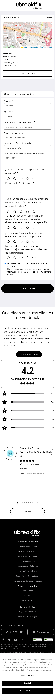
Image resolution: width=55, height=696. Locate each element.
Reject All (27, 683)
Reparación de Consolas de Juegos (27, 581)
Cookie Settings (27, 675)
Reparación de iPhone (27, 546)
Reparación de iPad (27, 561)
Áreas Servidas (27, 601)
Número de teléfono (13, 133)
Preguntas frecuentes (27, 612)
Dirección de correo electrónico (18, 122)
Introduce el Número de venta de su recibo (24, 154)
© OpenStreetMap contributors (41, 47)
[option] (27, 462)
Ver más (27, 512)
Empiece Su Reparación (27, 542)
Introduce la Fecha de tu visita (17, 143)
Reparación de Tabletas (27, 571)
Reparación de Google (27, 556)
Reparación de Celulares (27, 566)
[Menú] (4, 5)
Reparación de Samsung (28, 551)
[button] (27, 32)
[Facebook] (4, 640)
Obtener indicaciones (27, 73)
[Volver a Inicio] (31, 5)
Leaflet (25, 47)
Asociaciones (27, 591)
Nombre (8, 101)
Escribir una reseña (29, 354)
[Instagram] (23, 640)
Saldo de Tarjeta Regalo (27, 617)
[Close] (51, 656)
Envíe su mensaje (28, 288)
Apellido (7, 112)
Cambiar (49, 17)
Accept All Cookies (27, 691)
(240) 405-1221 (9, 66)
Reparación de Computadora (28, 576)
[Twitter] (10, 640)
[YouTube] (16, 640)
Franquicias (27, 596)
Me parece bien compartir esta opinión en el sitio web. (29, 269)
